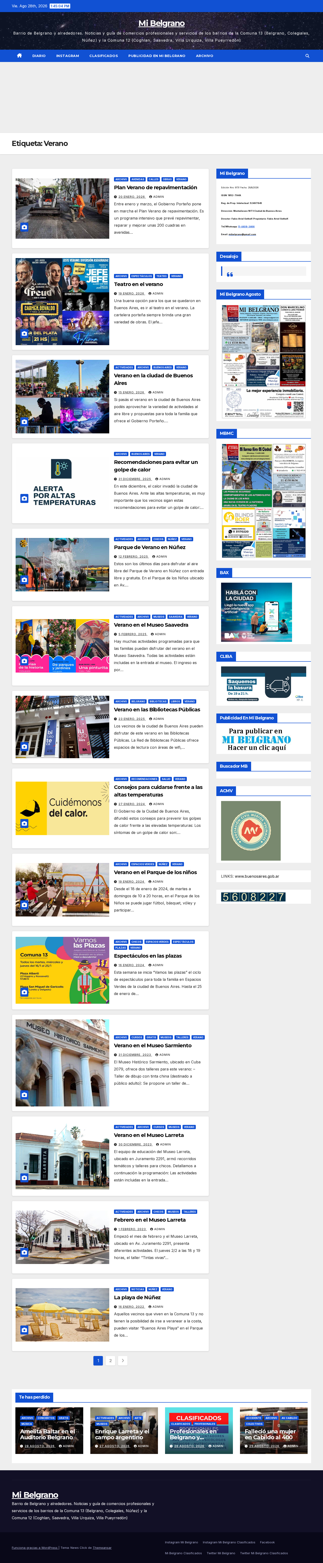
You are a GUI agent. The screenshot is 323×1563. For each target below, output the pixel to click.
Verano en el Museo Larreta (148, 1135)
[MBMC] (263, 500)
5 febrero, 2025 (133, 634)
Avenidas (137, 179)
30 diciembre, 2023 (135, 1144)
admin (158, 196)
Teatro (161, 276)
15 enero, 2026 (131, 392)
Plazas (120, 947)
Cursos (136, 1037)
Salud (166, 779)
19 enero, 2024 (131, 881)
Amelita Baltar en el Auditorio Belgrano (47, 1434)
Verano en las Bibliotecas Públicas (157, 709)
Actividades (124, 367)
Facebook (267, 1542)
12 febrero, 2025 (133, 556)
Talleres (182, 1037)
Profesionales (205, 1423)
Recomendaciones (144, 779)
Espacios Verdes (142, 864)
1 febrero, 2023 (132, 1229)
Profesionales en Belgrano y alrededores (193, 1437)
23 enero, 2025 (132, 719)
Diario (39, 56)
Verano (181, 179)
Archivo (205, 56)
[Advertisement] (161, 97)
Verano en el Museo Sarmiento (153, 1045)
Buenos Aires (162, 367)
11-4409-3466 (246, 226)
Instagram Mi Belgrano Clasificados (229, 1542)
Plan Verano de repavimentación (155, 187)
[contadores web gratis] (253, 896)
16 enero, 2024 (131, 965)
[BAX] (256, 612)
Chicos (158, 539)
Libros (175, 701)
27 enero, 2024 (132, 804)
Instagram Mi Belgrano (181, 1542)
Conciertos (46, 1418)
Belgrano (138, 701)
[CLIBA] (263, 684)
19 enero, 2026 (131, 293)
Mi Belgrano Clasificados (183, 1553)
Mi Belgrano (161, 23)
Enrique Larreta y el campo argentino (122, 1434)
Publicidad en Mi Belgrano (157, 56)
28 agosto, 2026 (40, 1446)
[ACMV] (251, 830)
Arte (138, 1418)
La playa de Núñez (137, 1297)
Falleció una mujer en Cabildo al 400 (270, 1434)
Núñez (172, 539)
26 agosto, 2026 (189, 1446)
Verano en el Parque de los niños (155, 872)
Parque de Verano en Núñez (149, 547)
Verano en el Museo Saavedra (151, 625)
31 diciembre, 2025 (135, 479)
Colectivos (254, 1423)
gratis (151, 1037)
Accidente (253, 1418)
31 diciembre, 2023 (135, 1055)
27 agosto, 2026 (115, 1446)
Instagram (67, 56)
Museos (158, 616)
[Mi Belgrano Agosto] (263, 361)
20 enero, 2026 (132, 196)
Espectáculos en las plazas (147, 956)
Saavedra (176, 616)
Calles (153, 179)
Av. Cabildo (289, 1418)
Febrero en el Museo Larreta (150, 1220)
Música (27, 1423)
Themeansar (102, 1548)
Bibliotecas (158, 701)
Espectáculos (141, 276)
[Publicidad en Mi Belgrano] (256, 739)
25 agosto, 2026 (264, 1446)
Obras (167, 179)
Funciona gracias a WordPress (35, 1548)
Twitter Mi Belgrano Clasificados (264, 1553)
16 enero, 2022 (131, 1306)
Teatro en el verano (138, 284)
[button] (307, 55)
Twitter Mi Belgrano (221, 1553)
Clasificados (103, 56)
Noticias (137, 1289)
